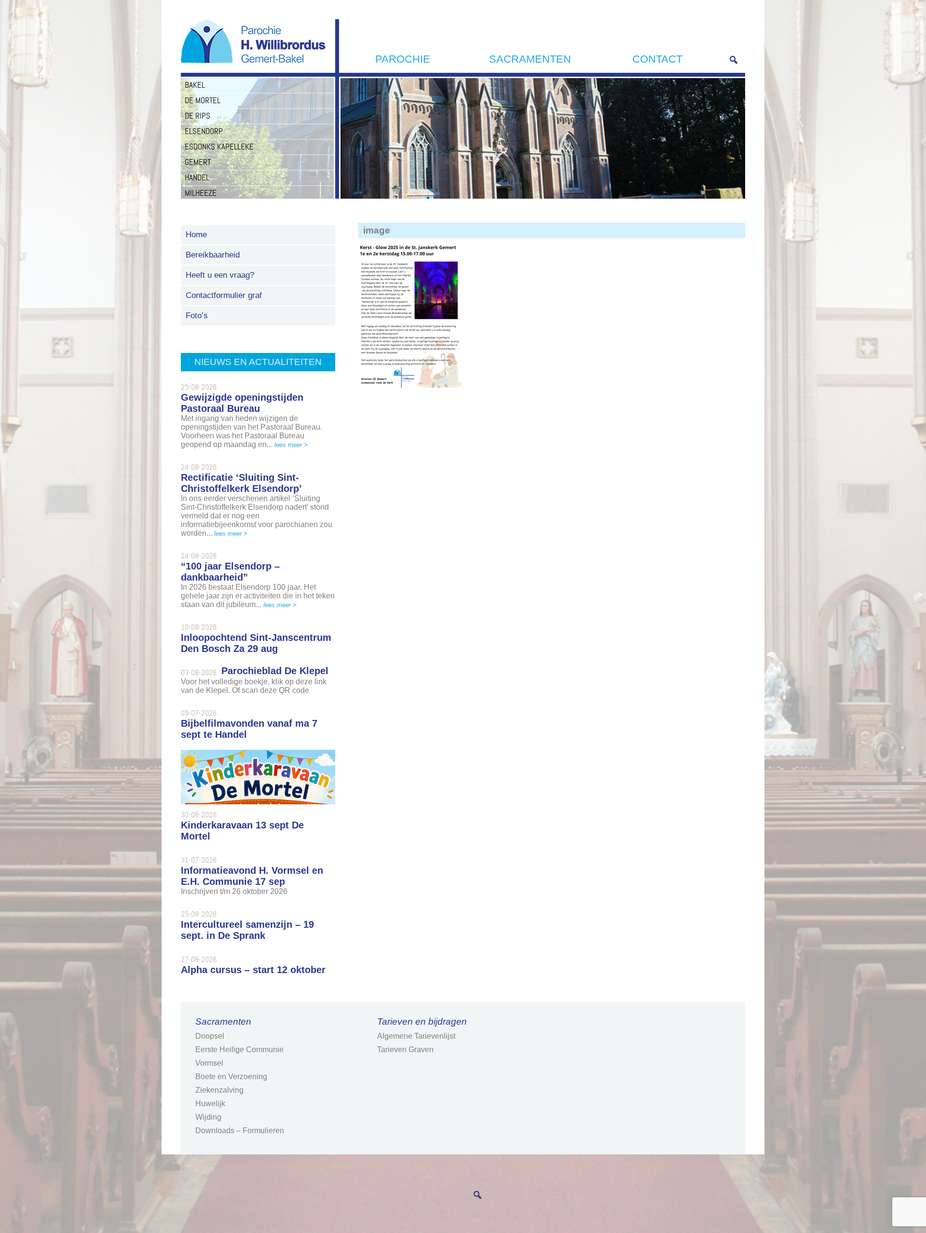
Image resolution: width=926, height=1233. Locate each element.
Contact (657, 59)
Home (196, 234)
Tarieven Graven (405, 1049)
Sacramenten (530, 59)
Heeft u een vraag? (220, 275)
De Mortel (202, 100)
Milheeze (201, 193)
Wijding (208, 1117)
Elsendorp (204, 131)
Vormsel (209, 1063)
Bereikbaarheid (213, 254)
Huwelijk (210, 1103)
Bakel (195, 85)
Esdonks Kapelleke (219, 146)
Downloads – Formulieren (239, 1130)
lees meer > (291, 444)
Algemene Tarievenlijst (416, 1036)
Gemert (198, 162)
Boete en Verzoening (231, 1076)
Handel (197, 177)
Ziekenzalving (219, 1090)
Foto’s (197, 315)
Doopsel (209, 1036)
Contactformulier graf (224, 295)
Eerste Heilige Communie (239, 1049)
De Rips (197, 115)
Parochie (402, 59)
